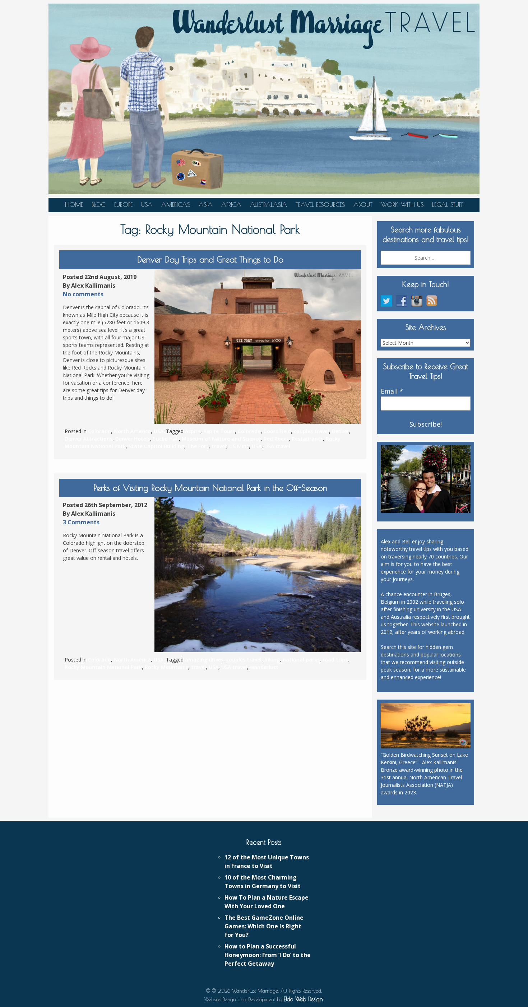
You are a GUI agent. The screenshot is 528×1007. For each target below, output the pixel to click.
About (362, 204)
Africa (231, 204)
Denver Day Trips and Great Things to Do (210, 259)
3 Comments (81, 522)
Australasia (268, 204)
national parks (301, 659)
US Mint (239, 446)
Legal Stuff (447, 204)
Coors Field (277, 431)
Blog (99, 204)
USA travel (277, 446)
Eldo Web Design (303, 999)
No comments (83, 294)
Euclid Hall (166, 438)
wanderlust (264, 667)
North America (132, 431)
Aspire (192, 431)
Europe (123, 204)
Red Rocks (276, 438)
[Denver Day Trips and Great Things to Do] (257, 346)
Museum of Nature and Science (221, 438)
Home (74, 204)
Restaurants (307, 438)
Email (392, 391)
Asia (206, 204)
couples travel (311, 431)
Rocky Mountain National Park (103, 667)
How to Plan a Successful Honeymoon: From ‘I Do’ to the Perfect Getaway (267, 954)
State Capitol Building (156, 446)
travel (219, 446)
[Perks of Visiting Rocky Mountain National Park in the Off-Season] (257, 574)
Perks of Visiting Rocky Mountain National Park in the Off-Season (210, 488)
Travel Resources (320, 204)
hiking (272, 659)
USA (147, 204)
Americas (175, 204)
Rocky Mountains (166, 667)
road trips (335, 659)
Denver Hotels (132, 438)
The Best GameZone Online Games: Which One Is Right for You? (264, 926)
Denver (340, 431)
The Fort (198, 446)
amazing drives (204, 659)
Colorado (99, 431)
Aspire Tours (219, 431)
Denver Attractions (88, 438)
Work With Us (402, 204)
